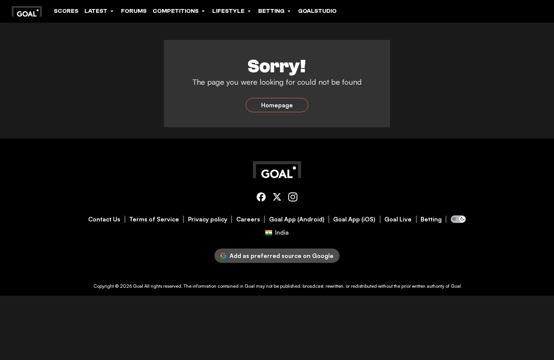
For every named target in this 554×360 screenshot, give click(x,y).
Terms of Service (154, 219)
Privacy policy (207, 219)
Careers (248, 219)
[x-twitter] (277, 198)
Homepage (277, 105)
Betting (431, 219)
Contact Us (104, 219)
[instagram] (293, 198)
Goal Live (398, 219)
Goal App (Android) (296, 219)
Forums (134, 11)
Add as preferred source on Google (282, 255)
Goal (138, 286)
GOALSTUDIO (317, 11)
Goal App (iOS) (354, 219)
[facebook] (261, 198)
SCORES (66, 11)
